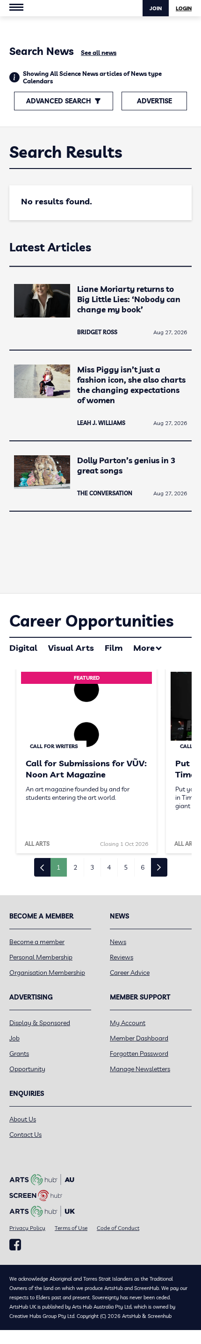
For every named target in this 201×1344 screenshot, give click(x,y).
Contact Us (25, 1134)
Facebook (15, 1245)
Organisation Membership (47, 972)
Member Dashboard (139, 1038)
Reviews (121, 957)
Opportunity (27, 1069)
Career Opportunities (91, 621)
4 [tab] (109, 867)
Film (113, 647)
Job (14, 1038)
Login (184, 8)
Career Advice (130, 972)
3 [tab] (92, 867)
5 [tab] (126, 867)
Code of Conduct (118, 1227)
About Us (22, 1119)
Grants (19, 1053)
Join (156, 8)
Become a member (37, 942)
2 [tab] (75, 867)
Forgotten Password (139, 1053)
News (118, 942)
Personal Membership (40, 957)
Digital (23, 647)
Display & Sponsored (39, 1023)
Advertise (154, 101)
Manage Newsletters (140, 1069)
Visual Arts (71, 647)
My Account (127, 1023)
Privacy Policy (27, 1227)
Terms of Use (71, 1227)
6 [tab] (142, 867)
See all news (98, 52)
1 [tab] (58, 867)
